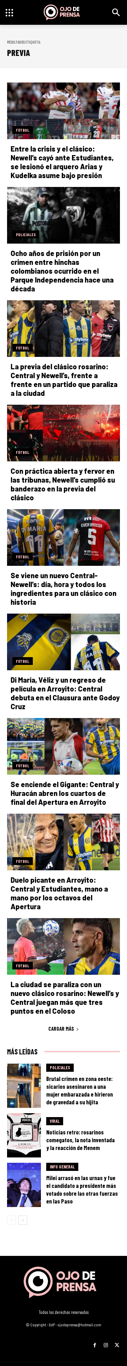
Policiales (26, 234)
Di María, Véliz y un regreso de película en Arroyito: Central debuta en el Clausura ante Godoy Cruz (65, 693)
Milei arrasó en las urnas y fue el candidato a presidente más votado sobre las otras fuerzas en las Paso (82, 1189)
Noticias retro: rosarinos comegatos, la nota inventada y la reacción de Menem (80, 1139)
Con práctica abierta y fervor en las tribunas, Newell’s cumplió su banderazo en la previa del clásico (63, 484)
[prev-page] (11, 1220)
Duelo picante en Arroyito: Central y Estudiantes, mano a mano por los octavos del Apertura (59, 893)
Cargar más (61, 1028)
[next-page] (22, 1220)
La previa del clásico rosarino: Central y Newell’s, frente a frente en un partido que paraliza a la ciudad (64, 379)
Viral (55, 1121)
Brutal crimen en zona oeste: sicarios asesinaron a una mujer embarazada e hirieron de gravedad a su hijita (79, 1090)
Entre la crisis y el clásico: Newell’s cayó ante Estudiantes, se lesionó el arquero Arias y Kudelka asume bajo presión (62, 162)
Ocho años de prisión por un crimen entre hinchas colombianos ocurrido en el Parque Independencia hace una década (62, 271)
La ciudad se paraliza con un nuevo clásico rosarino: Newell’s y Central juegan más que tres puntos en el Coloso (65, 997)
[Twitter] (117, 1342)
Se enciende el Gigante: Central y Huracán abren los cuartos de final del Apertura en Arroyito (65, 793)
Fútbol (22, 129)
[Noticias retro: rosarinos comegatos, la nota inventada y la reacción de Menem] (24, 1135)
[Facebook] (95, 1342)
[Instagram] (106, 1342)
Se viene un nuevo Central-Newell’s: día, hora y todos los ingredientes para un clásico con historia (63, 588)
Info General (62, 1166)
